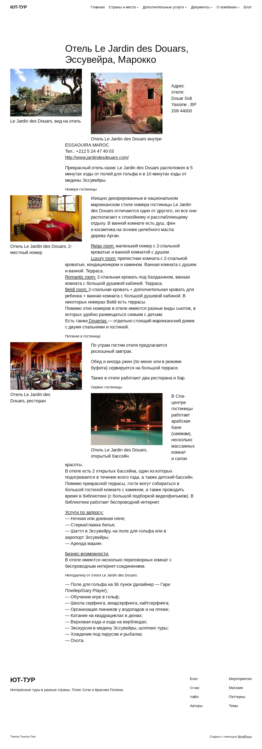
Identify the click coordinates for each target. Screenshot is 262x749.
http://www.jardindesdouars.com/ (97, 157)
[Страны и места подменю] (138, 7)
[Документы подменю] (211, 7)
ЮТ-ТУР (18, 7)
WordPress (245, 736)
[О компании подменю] (238, 7)
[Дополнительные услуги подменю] (186, 7)
